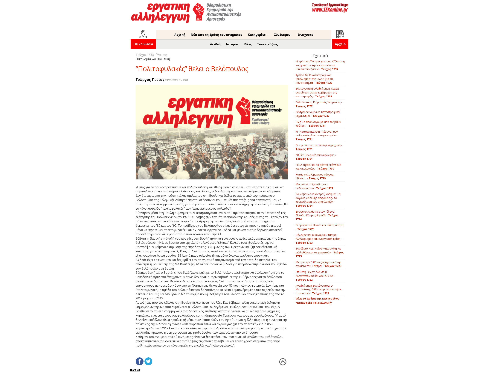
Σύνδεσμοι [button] (282, 35)
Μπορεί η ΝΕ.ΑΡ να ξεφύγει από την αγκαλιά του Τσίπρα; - (318, 264)
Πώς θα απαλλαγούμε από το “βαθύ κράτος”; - (318, 124)
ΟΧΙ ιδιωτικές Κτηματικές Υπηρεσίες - (319, 104)
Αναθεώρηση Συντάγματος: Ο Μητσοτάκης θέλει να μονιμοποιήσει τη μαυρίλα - (319, 289)
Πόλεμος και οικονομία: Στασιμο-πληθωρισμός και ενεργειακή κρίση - (319, 238)
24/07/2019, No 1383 (176, 80)
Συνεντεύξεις (267, 44)
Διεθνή (215, 44)
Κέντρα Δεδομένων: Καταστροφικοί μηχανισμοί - (318, 114)
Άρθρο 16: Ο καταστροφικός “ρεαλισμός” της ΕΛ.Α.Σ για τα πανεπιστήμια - (314, 78)
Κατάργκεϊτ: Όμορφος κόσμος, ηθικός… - (315, 176)
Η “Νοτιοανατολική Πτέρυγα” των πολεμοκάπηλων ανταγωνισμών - (317, 135)
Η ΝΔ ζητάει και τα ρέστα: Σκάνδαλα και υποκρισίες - (318, 166)
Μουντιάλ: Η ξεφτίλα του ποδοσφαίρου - (314, 186)
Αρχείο (340, 44)
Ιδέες (248, 44)
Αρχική (179, 35)
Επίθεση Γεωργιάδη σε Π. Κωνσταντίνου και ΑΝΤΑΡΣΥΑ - (315, 275)
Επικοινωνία (143, 44)
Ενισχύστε (305, 35)
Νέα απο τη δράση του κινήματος (216, 35)
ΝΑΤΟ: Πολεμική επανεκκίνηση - (316, 157)
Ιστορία (232, 44)
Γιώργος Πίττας (150, 79)
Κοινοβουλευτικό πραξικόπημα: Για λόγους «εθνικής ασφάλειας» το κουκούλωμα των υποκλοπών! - (318, 199)
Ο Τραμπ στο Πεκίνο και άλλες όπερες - (320, 227)
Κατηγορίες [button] (257, 35)
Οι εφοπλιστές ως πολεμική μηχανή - (319, 147)
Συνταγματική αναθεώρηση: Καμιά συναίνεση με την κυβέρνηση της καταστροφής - (317, 92)
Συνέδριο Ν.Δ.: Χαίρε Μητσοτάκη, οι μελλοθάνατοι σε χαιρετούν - (320, 252)
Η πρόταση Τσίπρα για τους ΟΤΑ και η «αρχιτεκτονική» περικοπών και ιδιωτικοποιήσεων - (320, 65)
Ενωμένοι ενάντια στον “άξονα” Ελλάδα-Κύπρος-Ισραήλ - (317, 215)
